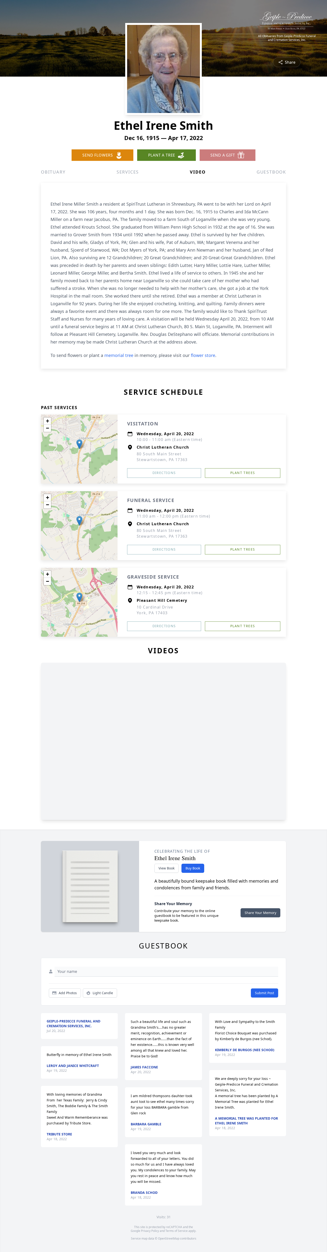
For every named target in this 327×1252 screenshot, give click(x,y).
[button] (79, 444)
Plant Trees (242, 472)
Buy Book (193, 868)
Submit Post (264, 993)
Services (128, 172)
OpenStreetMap (168, 1238)
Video (197, 172)
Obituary (53, 172)
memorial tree (118, 355)
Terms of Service (176, 1231)
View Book (166, 868)
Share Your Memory (260, 912)
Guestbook (271, 172)
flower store (203, 355)
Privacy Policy (150, 1231)
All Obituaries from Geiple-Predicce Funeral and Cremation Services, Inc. (287, 38)
